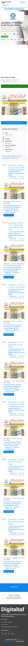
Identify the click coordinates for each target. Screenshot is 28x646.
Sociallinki (18, 39)
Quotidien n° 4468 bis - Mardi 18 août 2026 (16, 521)
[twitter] (11, 39)
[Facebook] (8, 39)
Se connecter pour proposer (14, 122)
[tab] (14, 157)
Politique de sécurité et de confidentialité (9, 626)
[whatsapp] (21, 39)
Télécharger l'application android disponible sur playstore (14, 8)
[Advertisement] (14, 62)
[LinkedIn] (15, 39)
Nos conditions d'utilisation (6, 622)
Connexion (23, 2)
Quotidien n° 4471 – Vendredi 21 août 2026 (16, 344)
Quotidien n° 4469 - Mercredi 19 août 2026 (16, 462)
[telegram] (25, 39)
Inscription (5, 5)
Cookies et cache (4, 624)
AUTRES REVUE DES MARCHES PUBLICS (12, 157)
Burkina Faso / (13, 176)
